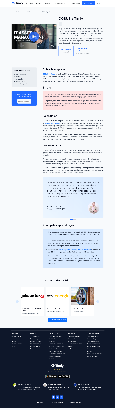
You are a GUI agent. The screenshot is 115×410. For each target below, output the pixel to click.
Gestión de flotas (92, 356)
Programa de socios (17, 344)
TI (60, 24)
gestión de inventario (53, 123)
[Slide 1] (71, 219)
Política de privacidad (75, 402)
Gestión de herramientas (56, 344)
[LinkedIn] (53, 397)
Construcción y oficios (74, 339)
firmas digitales (64, 249)
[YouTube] (57, 397)
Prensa (14, 341)
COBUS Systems (49, 74)
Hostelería (71, 349)
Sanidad (70, 346)
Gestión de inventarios (55, 336)
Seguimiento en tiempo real (57, 354)
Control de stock (54, 349)
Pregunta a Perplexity (93, 339)
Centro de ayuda (35, 339)
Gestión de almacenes (93, 346)
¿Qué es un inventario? (93, 344)
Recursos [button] (47, 3)
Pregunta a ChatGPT (93, 336)
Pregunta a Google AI (93, 341)
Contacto (14, 339)
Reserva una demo (24, 101)
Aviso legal (40, 402)
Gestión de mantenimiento (94, 354)
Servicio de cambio (35, 344)
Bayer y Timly (77, 308)
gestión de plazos (84, 249)
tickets (73, 249)
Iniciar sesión (76, 3)
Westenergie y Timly (55, 308)
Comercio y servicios (74, 336)
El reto (18, 76)
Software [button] (29, 3)
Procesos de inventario (55, 351)
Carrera (14, 346)
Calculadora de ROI (35, 346)
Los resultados (20, 81)
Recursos (21, 12)
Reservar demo (88, 3)
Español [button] (99, 3)
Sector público (72, 341)
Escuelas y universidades (75, 344)
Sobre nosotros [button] (60, 3)
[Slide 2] (74, 219)
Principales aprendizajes (23, 84)
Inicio (13, 12)
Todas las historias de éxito (57, 320)
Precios (38, 3)
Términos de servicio (57, 402)
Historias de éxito (32, 12)
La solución (19, 79)
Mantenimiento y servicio (56, 346)
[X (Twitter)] (61, 397)
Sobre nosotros (16, 336)
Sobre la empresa (21, 74)
